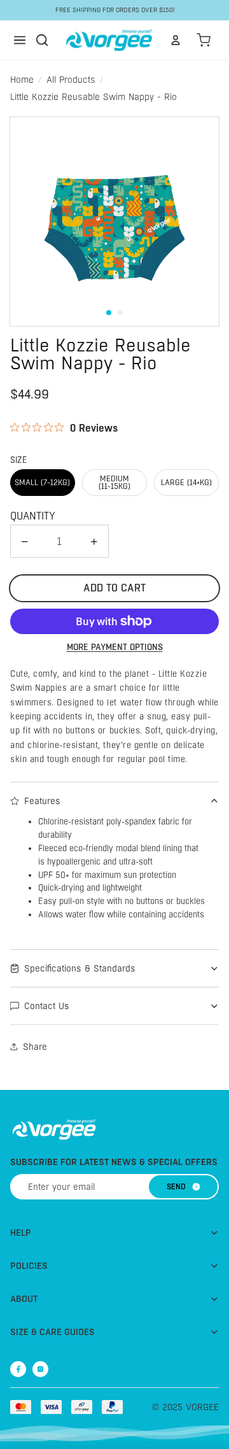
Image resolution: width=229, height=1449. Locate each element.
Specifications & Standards (79, 968)
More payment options (115, 647)
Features (42, 800)
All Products (70, 79)
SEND (176, 1186)
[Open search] (42, 40)
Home (22, 79)
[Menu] (19, 40)
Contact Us (46, 1005)
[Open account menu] (176, 40)
